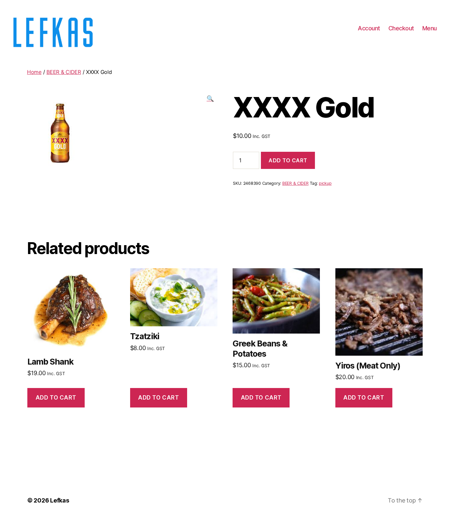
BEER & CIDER (63, 72)
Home (34, 72)
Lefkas (59, 500)
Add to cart (287, 160)
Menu (429, 28)
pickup (325, 183)
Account (369, 28)
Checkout (401, 28)
